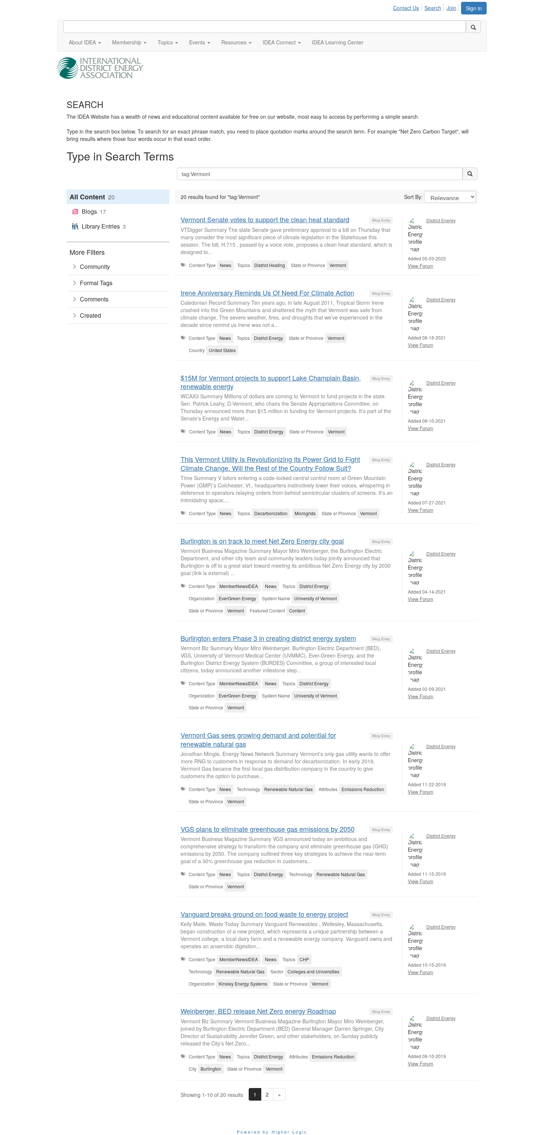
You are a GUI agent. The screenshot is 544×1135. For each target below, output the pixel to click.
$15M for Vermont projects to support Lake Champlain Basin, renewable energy (271, 382)
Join (451, 7)
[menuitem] (408, 6)
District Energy (441, 220)
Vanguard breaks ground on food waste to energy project (264, 914)
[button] (85, 42)
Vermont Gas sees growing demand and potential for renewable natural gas (258, 739)
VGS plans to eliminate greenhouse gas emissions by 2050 (268, 829)
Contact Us (406, 7)
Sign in (474, 8)
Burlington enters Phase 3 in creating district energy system (268, 638)
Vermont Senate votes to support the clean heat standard (265, 219)
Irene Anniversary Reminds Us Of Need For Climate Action (267, 292)
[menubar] (426, 6)
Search (432, 7)
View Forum (420, 265)
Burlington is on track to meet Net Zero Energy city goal (262, 540)
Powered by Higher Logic (272, 1132)
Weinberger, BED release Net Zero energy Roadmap (258, 1011)
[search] (473, 26)
